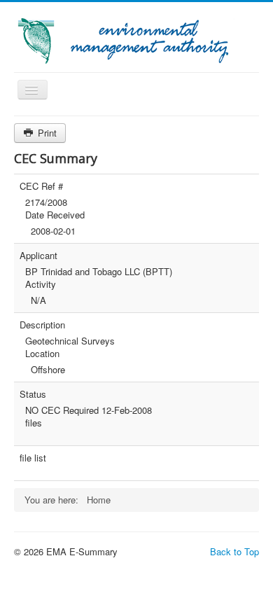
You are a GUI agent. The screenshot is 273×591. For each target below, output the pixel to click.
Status (33, 394)
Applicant (38, 255)
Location (42, 353)
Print (46, 132)
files (33, 423)
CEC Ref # (41, 186)
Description (42, 325)
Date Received (55, 215)
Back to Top (234, 551)
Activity (40, 284)
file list (33, 458)
